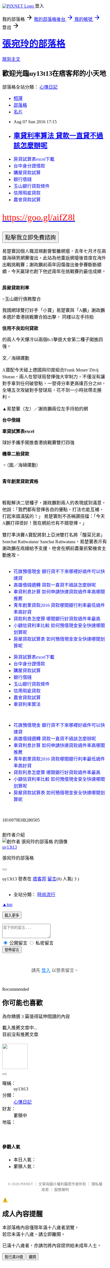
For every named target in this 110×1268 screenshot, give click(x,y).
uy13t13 (9, 847)
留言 (51, 878)
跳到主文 (11, 59)
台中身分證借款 (29, 166)
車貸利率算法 (27, 704)
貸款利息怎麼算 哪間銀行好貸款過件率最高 (57, 618)
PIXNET (26, 1184)
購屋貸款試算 (27, 172)
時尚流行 (46, 894)
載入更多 (12, 915)
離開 (32, 1257)
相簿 (18, 98)
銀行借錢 (23, 179)
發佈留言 (12, 950)
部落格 (20, 105)
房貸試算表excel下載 (34, 159)
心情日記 (48, 87)
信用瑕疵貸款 (27, 193)
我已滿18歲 (14, 1257)
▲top (7, 904)
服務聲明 (61, 1190)
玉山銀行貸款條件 (32, 186)
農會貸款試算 (27, 199)
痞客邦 (39, 878)
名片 (18, 111)
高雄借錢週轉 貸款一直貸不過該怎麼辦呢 (55, 585)
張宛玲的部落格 (33, 44)
